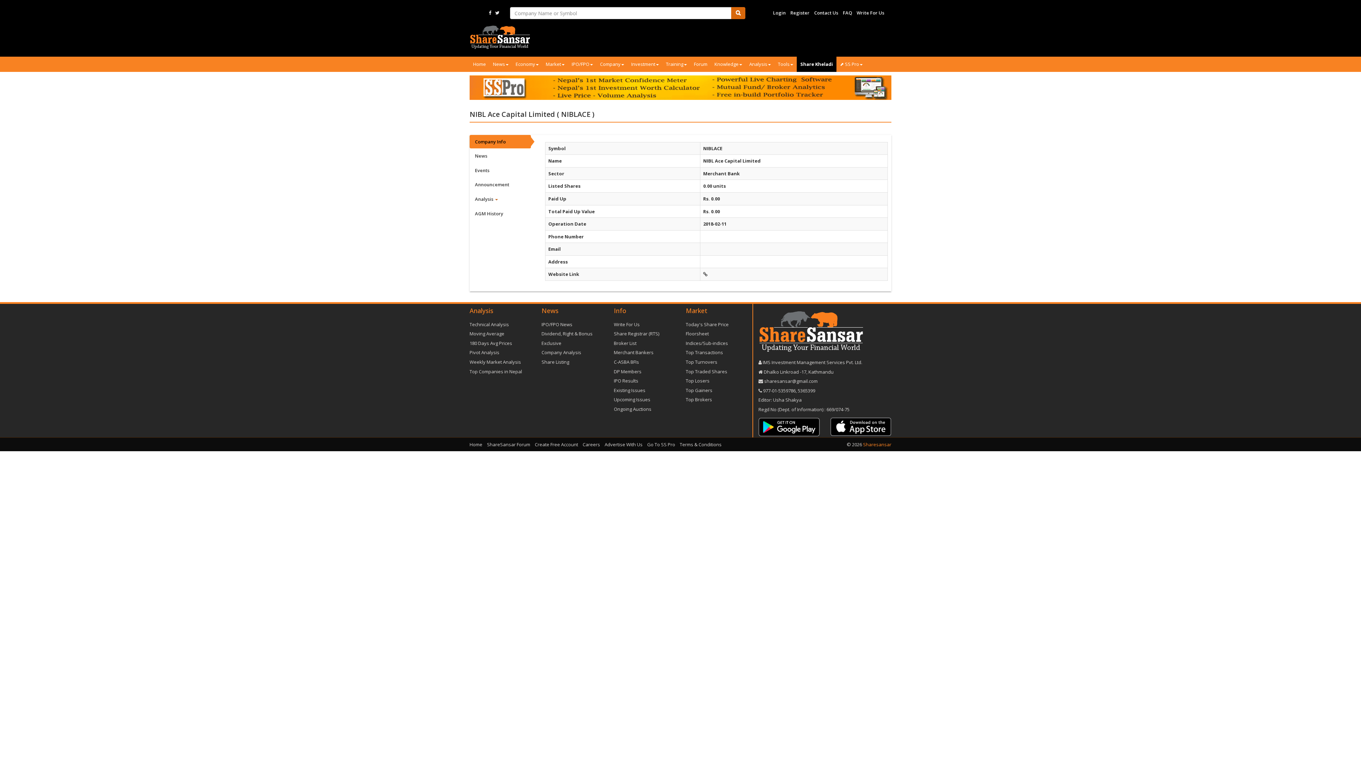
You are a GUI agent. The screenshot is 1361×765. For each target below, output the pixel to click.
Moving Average (487, 333)
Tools (784, 64)
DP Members (628, 371)
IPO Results (626, 381)
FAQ (847, 13)
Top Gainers (699, 390)
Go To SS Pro (661, 444)
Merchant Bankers (634, 352)
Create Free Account (556, 444)
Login (779, 13)
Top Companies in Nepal (496, 371)
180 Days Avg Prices (491, 343)
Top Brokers (699, 399)
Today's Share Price (707, 324)
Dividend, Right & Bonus (567, 333)
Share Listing (555, 362)
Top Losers (698, 381)
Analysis (758, 64)
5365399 (806, 390)
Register (800, 13)
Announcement (492, 184)
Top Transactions (704, 352)
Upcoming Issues (632, 399)
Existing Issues (629, 390)
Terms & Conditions (701, 444)
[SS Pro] (680, 87)
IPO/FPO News (557, 324)
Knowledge (727, 64)
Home (479, 64)
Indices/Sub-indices (707, 343)
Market (553, 64)
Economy (525, 64)
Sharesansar (877, 444)
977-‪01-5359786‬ (779, 390)
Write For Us (870, 13)
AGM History (489, 213)
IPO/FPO (580, 64)
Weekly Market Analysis (495, 362)
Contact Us (826, 13)
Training (674, 64)
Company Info (490, 141)
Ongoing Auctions (632, 409)
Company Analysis (561, 352)
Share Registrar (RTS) (636, 333)
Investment (643, 64)
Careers (591, 444)
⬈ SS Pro (849, 64)
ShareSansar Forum (508, 444)
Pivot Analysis (484, 352)
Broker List (625, 343)
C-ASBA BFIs (626, 362)
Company (610, 64)
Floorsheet (697, 333)
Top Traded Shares (706, 371)
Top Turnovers (701, 362)
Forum (700, 64)
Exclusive (551, 343)
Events (482, 170)
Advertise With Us (624, 444)
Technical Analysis (489, 324)
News (499, 64)
